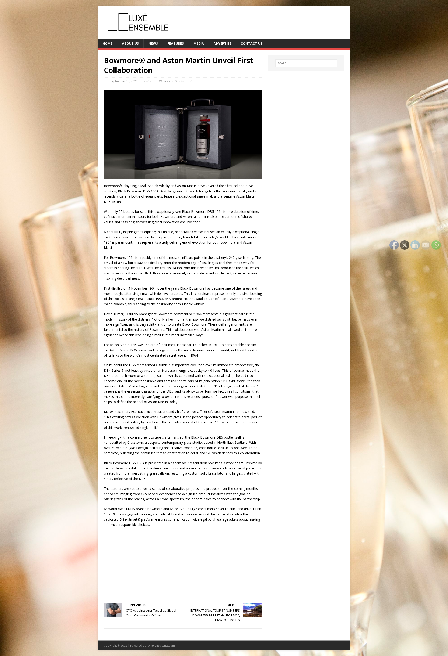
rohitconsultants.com (161, 646)
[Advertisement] (183, 565)
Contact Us (251, 43)
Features (176, 43)
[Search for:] (306, 63)
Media (198, 43)
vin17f (148, 81)
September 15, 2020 (123, 81)
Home (107, 43)
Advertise (222, 43)
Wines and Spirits (171, 81)
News (153, 43)
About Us (130, 43)
